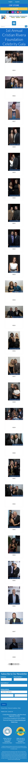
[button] (14, 23)
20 (18, 664)
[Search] (26, 26)
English (10, 1)
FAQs (19, 708)
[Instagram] (13, 12)
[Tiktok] (20, 12)
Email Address (7, 683)
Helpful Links (4, 711)
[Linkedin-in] (15, 12)
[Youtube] (18, 12)
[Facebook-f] (7, 12)
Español (17, 1)
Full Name (3, 677)
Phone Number (20, 677)
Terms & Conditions (12, 708)
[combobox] (13, 26)
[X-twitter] (10, 12)
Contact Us (10, 711)
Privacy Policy (4, 708)
